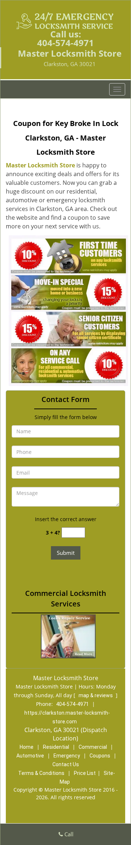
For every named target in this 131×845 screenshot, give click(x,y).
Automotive (30, 756)
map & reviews (96, 695)
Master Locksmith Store (40, 165)
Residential (56, 747)
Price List (85, 773)
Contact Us (65, 764)
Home (26, 747)
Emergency (66, 756)
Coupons (100, 756)
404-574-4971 (65, 43)
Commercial (93, 747)
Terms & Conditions (41, 773)
